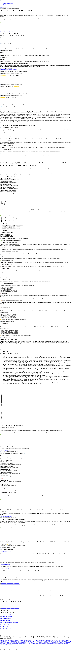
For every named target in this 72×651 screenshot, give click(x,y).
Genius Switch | (43, 643)
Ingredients (4, 4)
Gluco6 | (60, 642)
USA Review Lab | (32, 643)
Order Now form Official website (6, 516)
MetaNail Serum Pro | (47, 642)
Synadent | (42, 642)
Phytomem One (15, 640)
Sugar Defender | (9, 643)
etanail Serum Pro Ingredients (6, 616)
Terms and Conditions (6, 646)
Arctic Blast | (30, 641)
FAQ (3, 5)
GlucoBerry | (2, 644)
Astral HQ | (57, 642)
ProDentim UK (43, 640)
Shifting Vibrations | (22, 642)
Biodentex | (13, 641)
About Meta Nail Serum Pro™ (8, 3)
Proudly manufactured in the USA (6, 61)
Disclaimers (4, 647)
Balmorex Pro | (49, 641)
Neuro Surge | (18, 643)
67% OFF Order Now (4, 7)
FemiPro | (17, 641)
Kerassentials (48, 640)
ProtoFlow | (34, 641)
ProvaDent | (45, 641)
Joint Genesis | (37, 643)
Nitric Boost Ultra (37, 640)
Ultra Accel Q (53, 640)
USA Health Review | (24, 643)
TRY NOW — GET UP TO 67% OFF (6, 614)
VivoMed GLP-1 (3, 641)
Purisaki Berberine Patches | (35, 642)
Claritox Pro (21, 640)
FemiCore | (21, 641)
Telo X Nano (58, 640)
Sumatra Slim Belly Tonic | (56, 643)
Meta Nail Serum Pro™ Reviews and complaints (9, 622)
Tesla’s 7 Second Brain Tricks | (64, 641)
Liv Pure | (4, 643)
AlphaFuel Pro (31, 640)
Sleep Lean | (7, 644)
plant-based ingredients (8, 458)
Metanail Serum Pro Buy (4, 630)
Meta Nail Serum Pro (4, 618)
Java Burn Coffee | (49, 643)
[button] (36, 551)
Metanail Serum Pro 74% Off (5, 628)
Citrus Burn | (63, 643)
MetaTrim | (53, 642)
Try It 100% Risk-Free (4, 450)
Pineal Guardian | (65, 642)
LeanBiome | (14, 643)
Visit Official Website (13, 31)
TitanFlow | (17, 642)
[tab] (36, 551)
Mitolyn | (67, 643)
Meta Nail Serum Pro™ (14, 0)
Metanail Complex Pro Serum (5, 626)
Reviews (9, 618)
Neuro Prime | (25, 641)
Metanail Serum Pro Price (5, 620)
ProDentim (2, 640)
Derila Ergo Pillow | (39, 641)
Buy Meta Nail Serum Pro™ (5, 31)
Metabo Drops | (12, 642)
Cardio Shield (26, 640)
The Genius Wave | (55, 641)
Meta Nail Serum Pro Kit (4, 624)
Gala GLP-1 (9, 641)
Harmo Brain (7, 640)
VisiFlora (11, 640)
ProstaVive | (8, 642)
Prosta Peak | (28, 642)
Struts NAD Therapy (64, 640)
